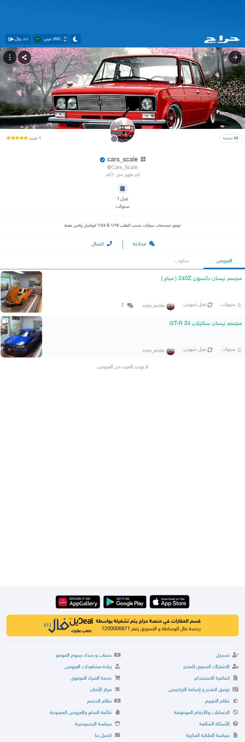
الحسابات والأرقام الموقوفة (202, 713)
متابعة (230, 138)
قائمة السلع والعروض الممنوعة (81, 713)
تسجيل (223, 656)
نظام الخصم (99, 701)
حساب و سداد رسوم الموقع (84, 656)
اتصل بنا (103, 736)
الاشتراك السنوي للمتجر (206, 667)
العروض (224, 261)
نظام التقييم (217, 701)
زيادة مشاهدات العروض (88, 667)
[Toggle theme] (75, 39)
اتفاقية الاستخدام (212, 678)
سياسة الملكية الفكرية (208, 736)
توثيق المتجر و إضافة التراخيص (199, 690)
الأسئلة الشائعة (214, 724)
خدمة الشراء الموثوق (91, 678)
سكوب (182, 261)
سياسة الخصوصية (93, 724)
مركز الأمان (101, 690)
